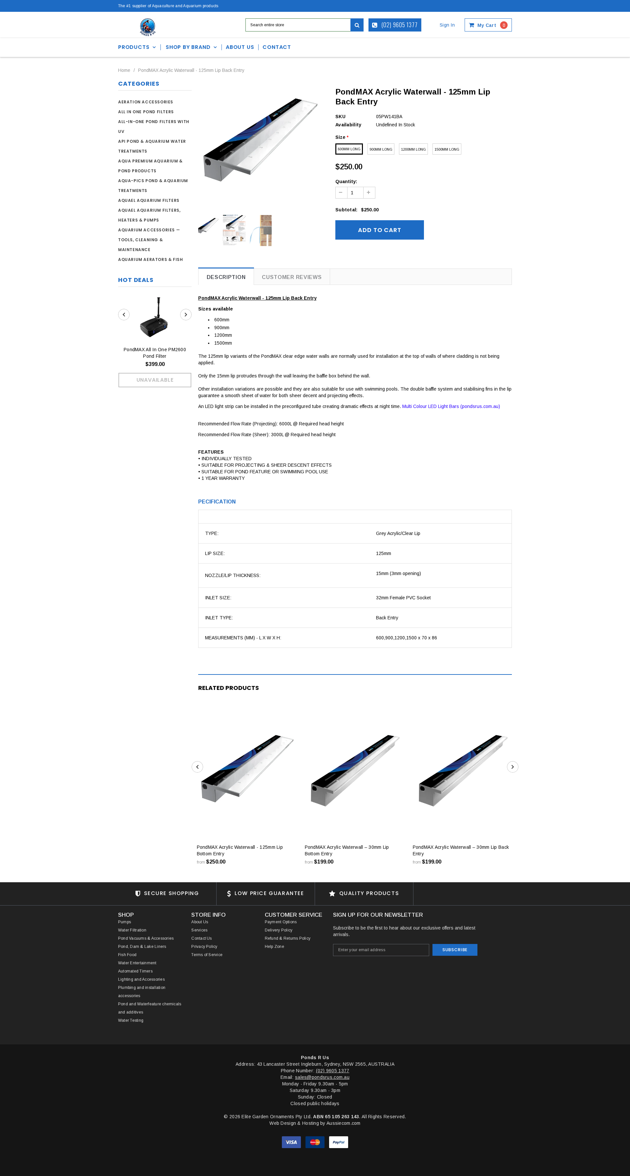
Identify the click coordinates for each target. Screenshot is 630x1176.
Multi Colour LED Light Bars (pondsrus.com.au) (451, 406)
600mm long (349, 149)
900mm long (380, 149)
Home (124, 70)
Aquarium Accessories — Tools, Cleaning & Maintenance (149, 239)
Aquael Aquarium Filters (148, 200)
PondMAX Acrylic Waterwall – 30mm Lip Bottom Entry (347, 850)
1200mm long (413, 149)
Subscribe (455, 950)
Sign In (447, 25)
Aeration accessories (145, 102)
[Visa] (292, 1141)
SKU (340, 116)
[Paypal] (338, 1141)
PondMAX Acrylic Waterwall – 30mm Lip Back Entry (461, 850)
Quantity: (346, 181)
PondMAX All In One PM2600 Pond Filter (155, 353)
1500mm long (446, 149)
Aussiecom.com (343, 1123)
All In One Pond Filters (146, 112)
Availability (348, 124)
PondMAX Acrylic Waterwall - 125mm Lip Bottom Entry (240, 850)
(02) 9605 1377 (399, 24)
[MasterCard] (315, 1141)
